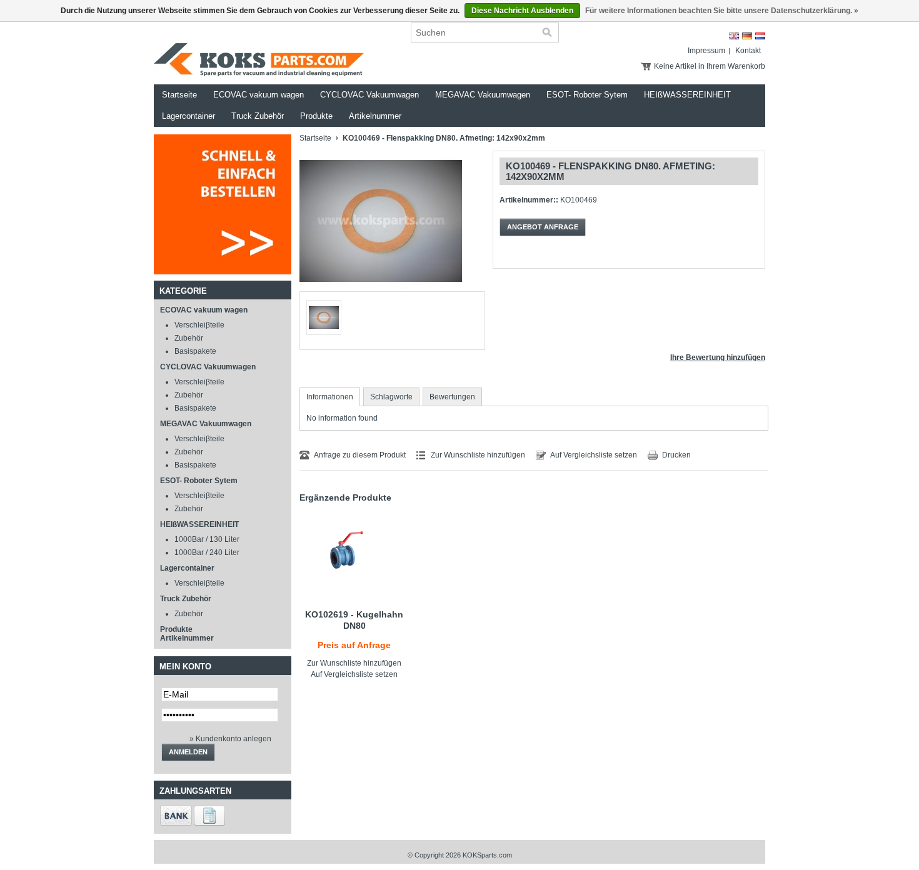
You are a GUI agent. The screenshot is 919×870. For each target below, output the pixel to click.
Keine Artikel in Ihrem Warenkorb (709, 66)
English (734, 35)
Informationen (329, 396)
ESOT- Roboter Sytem (587, 94)
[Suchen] (547, 33)
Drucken (676, 455)
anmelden (188, 752)
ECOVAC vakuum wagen (258, 94)
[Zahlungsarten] (176, 823)
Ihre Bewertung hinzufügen (717, 357)
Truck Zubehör (257, 116)
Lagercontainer (188, 116)
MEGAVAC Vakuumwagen (482, 94)
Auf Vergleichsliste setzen (593, 455)
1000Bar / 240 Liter (206, 552)
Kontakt (748, 50)
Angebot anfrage (542, 227)
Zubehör (188, 338)
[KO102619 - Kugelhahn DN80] (354, 555)
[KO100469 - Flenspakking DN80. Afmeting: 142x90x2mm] (380, 288)
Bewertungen (452, 396)
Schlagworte (391, 396)
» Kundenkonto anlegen (230, 738)
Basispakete (195, 351)
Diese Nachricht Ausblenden (522, 10)
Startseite (179, 94)
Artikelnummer (375, 116)
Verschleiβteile (199, 325)
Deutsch (747, 35)
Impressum (706, 50)
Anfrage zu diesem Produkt (360, 455)
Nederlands (760, 35)
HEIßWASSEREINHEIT (687, 94)
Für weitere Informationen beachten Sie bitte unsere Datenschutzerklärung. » (721, 10)
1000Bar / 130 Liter (206, 539)
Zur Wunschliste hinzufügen (478, 455)
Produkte (316, 116)
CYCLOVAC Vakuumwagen (369, 94)
